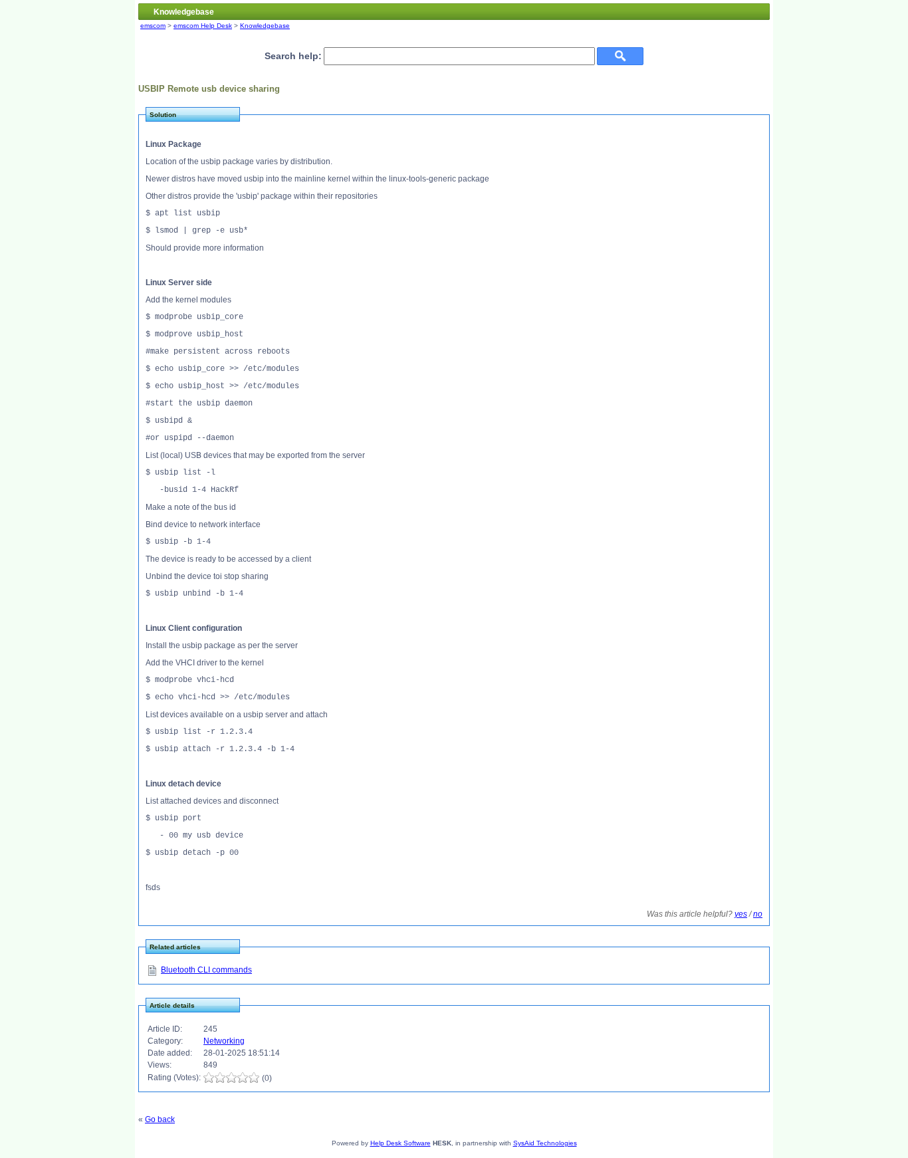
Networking (224, 1041)
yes (741, 914)
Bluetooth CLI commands (206, 970)
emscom (153, 25)
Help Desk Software (400, 1143)
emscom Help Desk (202, 25)
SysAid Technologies (545, 1143)
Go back (160, 1119)
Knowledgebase (265, 25)
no (757, 914)
